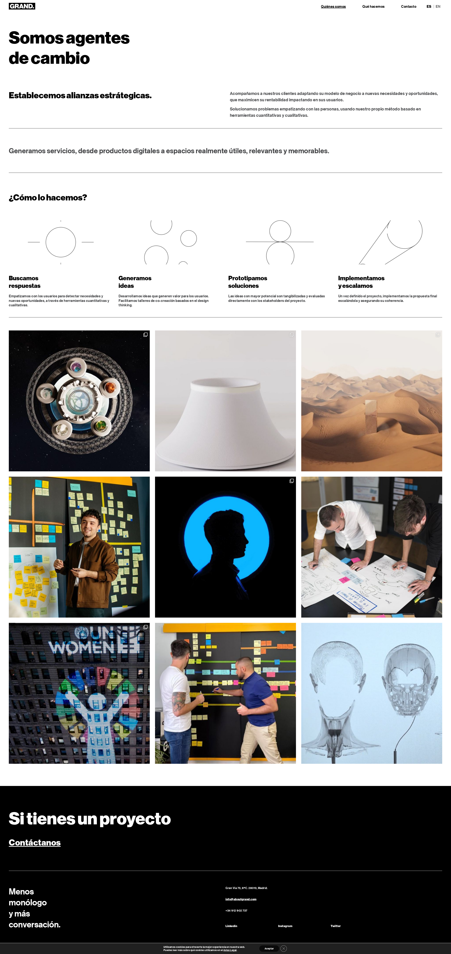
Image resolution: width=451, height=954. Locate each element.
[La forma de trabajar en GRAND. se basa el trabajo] (371, 547)
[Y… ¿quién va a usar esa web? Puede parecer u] (225, 547)
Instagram (285, 926)
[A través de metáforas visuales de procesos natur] (371, 400)
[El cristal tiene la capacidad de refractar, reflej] (225, 400)
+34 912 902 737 (236, 910)
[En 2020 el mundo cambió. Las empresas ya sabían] (371, 693)
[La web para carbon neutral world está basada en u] (79, 400)
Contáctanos (35, 842)
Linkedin (231, 926)
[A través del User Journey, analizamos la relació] (225, 693)
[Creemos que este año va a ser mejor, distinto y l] (79, 547)
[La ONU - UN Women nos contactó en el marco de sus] (79, 693)
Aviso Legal (230, 950)
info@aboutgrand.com (241, 899)
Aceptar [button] (269, 948)
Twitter (336, 926)
